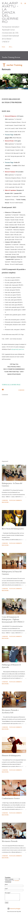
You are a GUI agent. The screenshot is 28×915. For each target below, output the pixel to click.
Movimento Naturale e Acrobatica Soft (10, 711)
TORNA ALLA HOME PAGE (11, 384)
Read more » (5, 502)
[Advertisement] (13, 445)
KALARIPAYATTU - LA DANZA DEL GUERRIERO (10, 12)
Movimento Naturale (10, 841)
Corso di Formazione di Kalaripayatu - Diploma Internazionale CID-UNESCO (13, 619)
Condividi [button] (21, 390)
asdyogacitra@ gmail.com (17, 349)
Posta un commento (15, 500)
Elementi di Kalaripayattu (11, 755)
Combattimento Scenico (11, 798)
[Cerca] (21, 3)
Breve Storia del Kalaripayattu (13, 528)
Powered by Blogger (14, 908)
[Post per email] (3, 390)
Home (3, 46)
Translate (16, 880)
